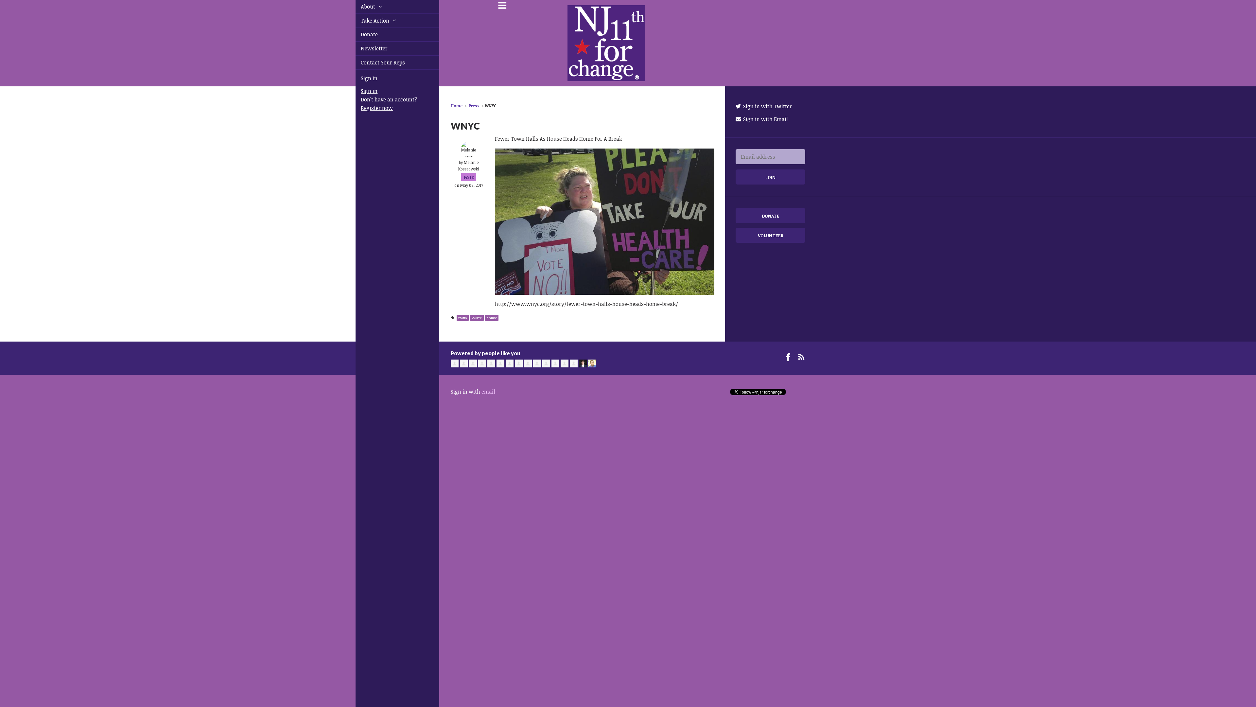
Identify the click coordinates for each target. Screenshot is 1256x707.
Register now (369, 108)
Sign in (361, 91)
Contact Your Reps (375, 62)
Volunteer (770, 235)
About (361, 6)
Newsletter (366, 48)
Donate (361, 34)
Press (474, 105)
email (488, 391)
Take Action (368, 20)
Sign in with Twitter (767, 106)
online (492, 317)
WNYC (477, 317)
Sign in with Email (765, 119)
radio (462, 317)
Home (456, 105)
